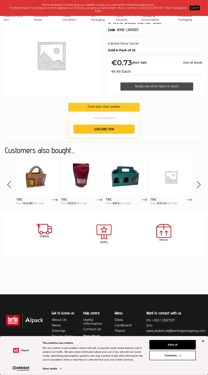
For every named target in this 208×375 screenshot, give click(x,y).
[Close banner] (203, 341)
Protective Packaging (185, 17)
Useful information (92, 322)
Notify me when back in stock (157, 86)
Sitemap (58, 331)
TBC (19, 199)
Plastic (120, 331)
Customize (171, 355)
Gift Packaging (98, 17)
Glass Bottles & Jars (13, 17)
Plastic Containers (69, 17)
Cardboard (123, 325)
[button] (9, 184)
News (56, 325)
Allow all (172, 344)
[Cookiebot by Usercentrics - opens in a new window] (21, 368)
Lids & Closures (121, 17)
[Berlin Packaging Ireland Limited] (24, 320)
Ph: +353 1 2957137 (160, 320)
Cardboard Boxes (41, 17)
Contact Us (92, 329)
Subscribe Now (104, 129)
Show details (50, 368)
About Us (59, 320)
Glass (119, 320)
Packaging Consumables (150, 17)
